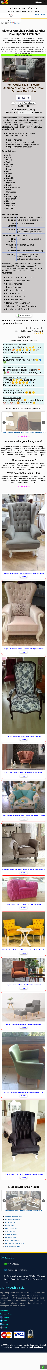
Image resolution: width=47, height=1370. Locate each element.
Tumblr (5, 1327)
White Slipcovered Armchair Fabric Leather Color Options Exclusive (24, 816)
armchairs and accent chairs (13, 1216)
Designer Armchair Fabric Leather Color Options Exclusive (24, 985)
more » (23, 576)
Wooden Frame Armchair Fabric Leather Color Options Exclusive (24, 573)
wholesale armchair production (14, 1243)
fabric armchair (9, 1225)
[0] (11, 17)
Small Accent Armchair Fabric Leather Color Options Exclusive (24, 1092)
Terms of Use (4, 1310)
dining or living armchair (12, 1219)
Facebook (6, 1317)
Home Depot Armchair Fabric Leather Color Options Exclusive (23, 773)
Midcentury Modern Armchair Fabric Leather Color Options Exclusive (23, 869)
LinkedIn (5, 1324)
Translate (17, 23)
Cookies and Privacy (6, 1314)
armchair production (11, 1234)
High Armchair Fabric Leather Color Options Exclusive (24, 736)
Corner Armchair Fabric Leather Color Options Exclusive (24, 1024)
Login (43, 14)
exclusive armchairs (11, 1228)
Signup (37, 14)
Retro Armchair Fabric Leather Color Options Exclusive (24, 904)
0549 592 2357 (25, 315)
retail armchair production (13, 1246)
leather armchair (10, 1222)
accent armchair (10, 1231)
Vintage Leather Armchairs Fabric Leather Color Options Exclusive (24, 649)
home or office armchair (12, 1240)
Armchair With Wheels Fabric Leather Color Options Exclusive (24, 1174)
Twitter (5, 1321)
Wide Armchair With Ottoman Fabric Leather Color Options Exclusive (24, 950)
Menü (41, 2)
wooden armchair (10, 1237)
